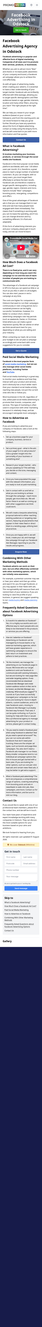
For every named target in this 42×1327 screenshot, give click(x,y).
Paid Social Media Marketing (16, 910)
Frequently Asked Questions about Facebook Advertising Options (19, 925)
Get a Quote (21, 351)
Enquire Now (21, 552)
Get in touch (21, 30)
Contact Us (21, 140)
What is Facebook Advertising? (17, 902)
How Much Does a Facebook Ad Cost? (20, 906)
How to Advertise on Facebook (17, 914)
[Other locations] (31, 5)
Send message (21, 888)
